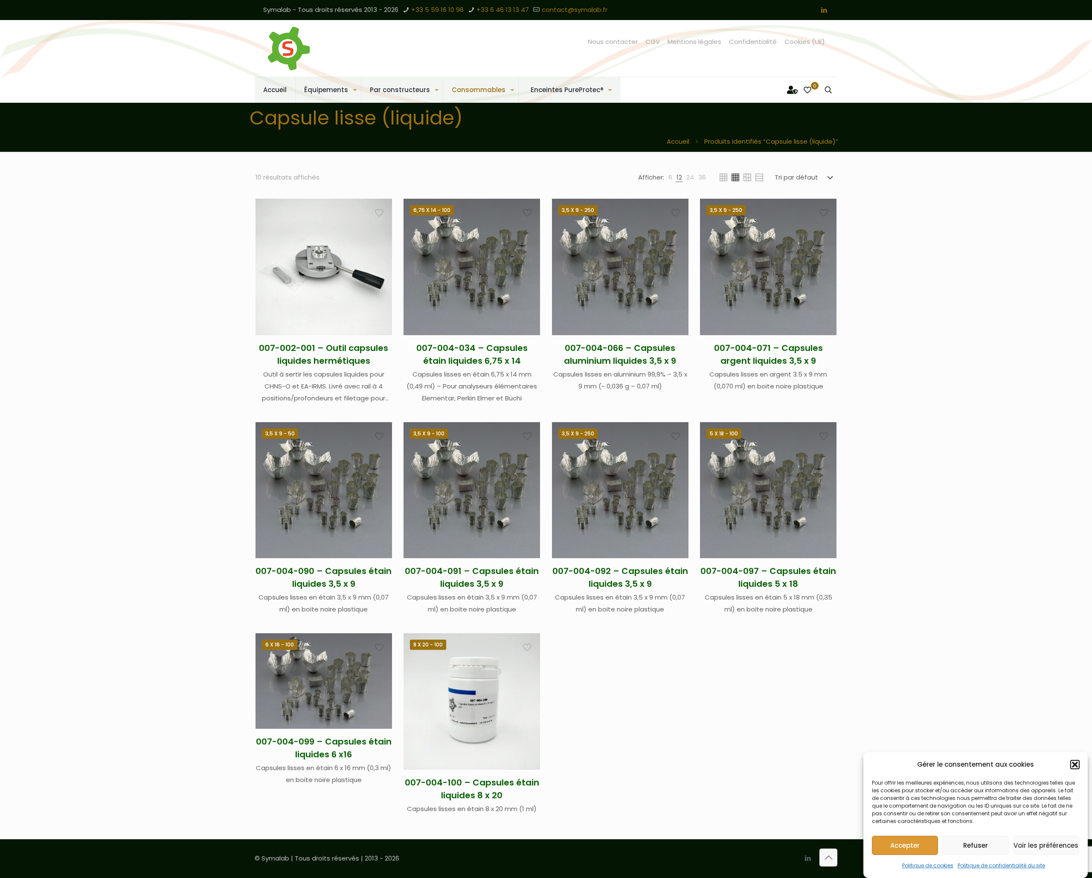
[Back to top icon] (828, 857)
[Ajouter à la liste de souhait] (380, 247)
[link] (670, 177)
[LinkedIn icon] (824, 10)
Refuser (975, 845)
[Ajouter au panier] (380, 210)
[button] (1075, 764)
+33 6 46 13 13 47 (502, 9)
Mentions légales (694, 41)
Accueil (678, 141)
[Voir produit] (380, 229)
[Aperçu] (380, 265)
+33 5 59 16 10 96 (437, 9)
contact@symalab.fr (574, 9)
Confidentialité (753, 41)
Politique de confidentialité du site (1001, 865)
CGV (652, 41)
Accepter (905, 845)
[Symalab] (288, 48)
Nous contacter (613, 41)
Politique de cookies (927, 865)
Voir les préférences (1046, 845)
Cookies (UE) (804, 41)
